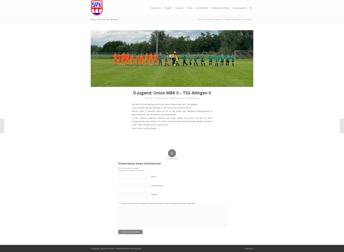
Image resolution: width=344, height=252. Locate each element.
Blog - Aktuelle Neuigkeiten (105, 19)
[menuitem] (156, 8)
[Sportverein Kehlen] (97, 8)
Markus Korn (194, 98)
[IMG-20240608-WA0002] (172, 58)
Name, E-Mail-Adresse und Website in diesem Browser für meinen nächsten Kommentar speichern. (158, 203)
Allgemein (174, 98)
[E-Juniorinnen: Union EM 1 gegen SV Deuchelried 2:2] (2, 126)
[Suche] (250, 8)
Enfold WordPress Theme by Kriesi (128, 248)
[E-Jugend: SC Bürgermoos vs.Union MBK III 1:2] (342, 126)
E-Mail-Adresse (157, 185)
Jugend (181, 98)
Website (154, 194)
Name (154, 176)
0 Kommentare (161, 98)
